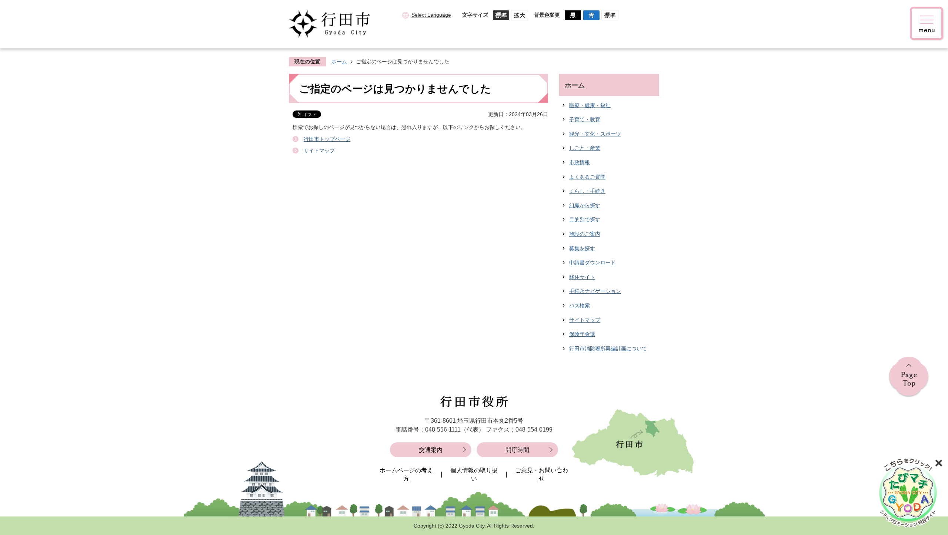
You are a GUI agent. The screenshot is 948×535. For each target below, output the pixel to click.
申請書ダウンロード (592, 262)
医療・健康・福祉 (590, 105)
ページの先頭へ (908, 377)
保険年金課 (582, 334)
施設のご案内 (584, 234)
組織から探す (584, 205)
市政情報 (579, 162)
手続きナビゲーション (595, 291)
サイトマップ (319, 150)
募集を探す (582, 248)
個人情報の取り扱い (474, 474)
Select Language (431, 15)
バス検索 (579, 305)
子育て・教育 (584, 119)
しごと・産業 (584, 148)
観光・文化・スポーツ (595, 134)
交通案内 (431, 450)
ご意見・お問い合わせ (541, 474)
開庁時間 (517, 450)
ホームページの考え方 (406, 474)
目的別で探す (584, 219)
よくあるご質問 (587, 177)
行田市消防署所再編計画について (608, 348)
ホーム (339, 62)
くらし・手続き (587, 191)
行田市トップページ (327, 139)
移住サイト (582, 277)
